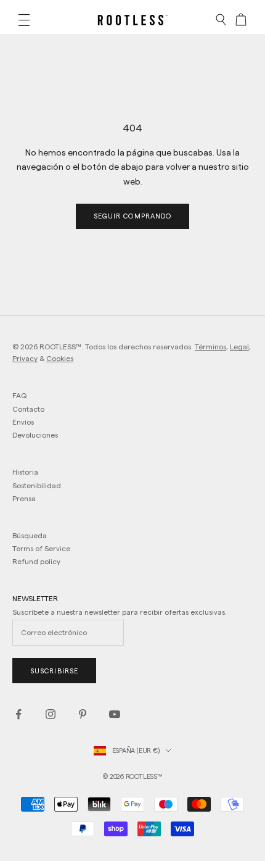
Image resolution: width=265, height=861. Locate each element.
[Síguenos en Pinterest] (82, 714)
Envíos (23, 422)
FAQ (19, 395)
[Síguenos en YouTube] (114, 714)
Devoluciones (35, 435)
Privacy (25, 358)
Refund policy (36, 561)
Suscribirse (54, 671)
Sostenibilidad (36, 485)
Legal (239, 347)
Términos (210, 347)
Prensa (24, 498)
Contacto (28, 409)
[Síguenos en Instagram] (50, 714)
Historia (25, 472)
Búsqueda (29, 535)
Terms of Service (41, 548)
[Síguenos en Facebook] (18, 714)
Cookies (59, 358)
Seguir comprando (133, 216)
